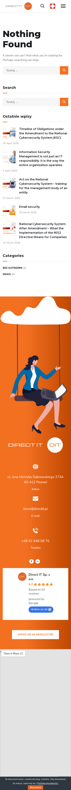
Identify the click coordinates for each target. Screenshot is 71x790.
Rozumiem (35, 787)
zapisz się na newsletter (35, 634)
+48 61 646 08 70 (35, 541)
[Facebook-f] (31, 561)
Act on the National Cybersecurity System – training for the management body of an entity (43, 186)
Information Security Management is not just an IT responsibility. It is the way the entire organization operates (41, 158)
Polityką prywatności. (47, 783)
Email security (29, 207)
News (7, 274)
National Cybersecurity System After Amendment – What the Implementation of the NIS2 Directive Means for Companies (43, 230)
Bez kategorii (12, 268)
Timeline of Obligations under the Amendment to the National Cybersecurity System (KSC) (43, 133)
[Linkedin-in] (38, 561)
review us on (39, 609)
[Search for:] (35, 70)
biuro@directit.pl (35, 509)
